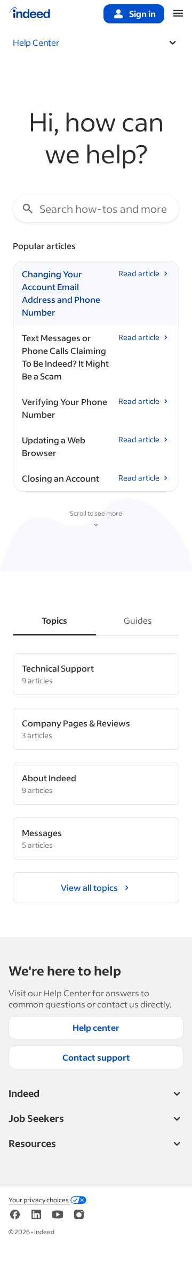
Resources (32, 1143)
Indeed (24, 1093)
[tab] (54, 620)
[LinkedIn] (36, 1217)
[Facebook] (15, 1217)
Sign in (142, 13)
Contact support (96, 1057)
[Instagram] (79, 1217)
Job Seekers (36, 1118)
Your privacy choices (39, 1200)
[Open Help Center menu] (172, 42)
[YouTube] (57, 1217)
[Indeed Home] (30, 14)
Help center (96, 1027)
